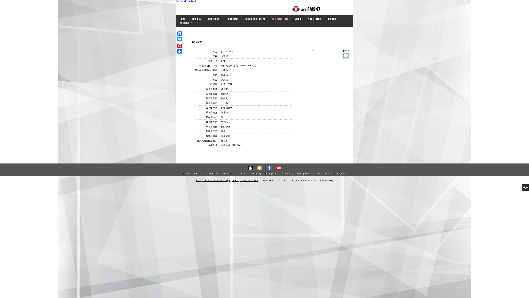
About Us (197, 173)
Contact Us (227, 173)
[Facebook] (179, 33)
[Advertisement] (267, 32)
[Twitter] (179, 39)
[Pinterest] (179, 46)
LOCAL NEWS (232, 19)
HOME (182, 19)
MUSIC (298, 19)
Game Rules (212, 173)
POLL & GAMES (314, 19)
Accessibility (287, 173)
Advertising (255, 173)
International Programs (335, 173)
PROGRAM (196, 19)
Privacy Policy (304, 173)
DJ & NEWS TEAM (280, 19)
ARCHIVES (184, 22)
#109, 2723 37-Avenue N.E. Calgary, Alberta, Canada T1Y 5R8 (227, 180)
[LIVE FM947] (306, 9)
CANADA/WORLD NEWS (255, 19)
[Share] (179, 51)
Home (186, 173)
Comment (241, 173)
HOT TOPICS (214, 19)
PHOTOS (332, 19)
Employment (271, 173)
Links (317, 173)
